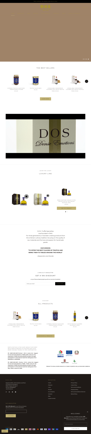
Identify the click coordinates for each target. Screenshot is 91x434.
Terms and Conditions (76, 387)
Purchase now (11, 33)
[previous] (4, 81)
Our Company (45, 13)
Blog (63, 13)
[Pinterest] (12, 392)
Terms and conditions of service (78, 391)
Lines (28, 13)
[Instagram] (9, 392)
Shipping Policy (74, 389)
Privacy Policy (74, 382)
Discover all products (45, 335)
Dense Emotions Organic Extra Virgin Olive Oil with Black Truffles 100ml (66, 201)
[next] (86, 81)
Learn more (45, 98)
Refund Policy (74, 394)
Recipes (35, 13)
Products (20, 13)
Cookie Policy (74, 385)
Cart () (84, 7)
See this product (66, 208)
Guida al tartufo (74, 13)
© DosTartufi (9, 427)
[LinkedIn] (15, 392)
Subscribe (60, 283)
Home (13, 13)
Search (78, 7)
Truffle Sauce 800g (36, 88)
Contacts (56, 13)
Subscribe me (75, 428)
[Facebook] (6, 392)
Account (72, 7)
